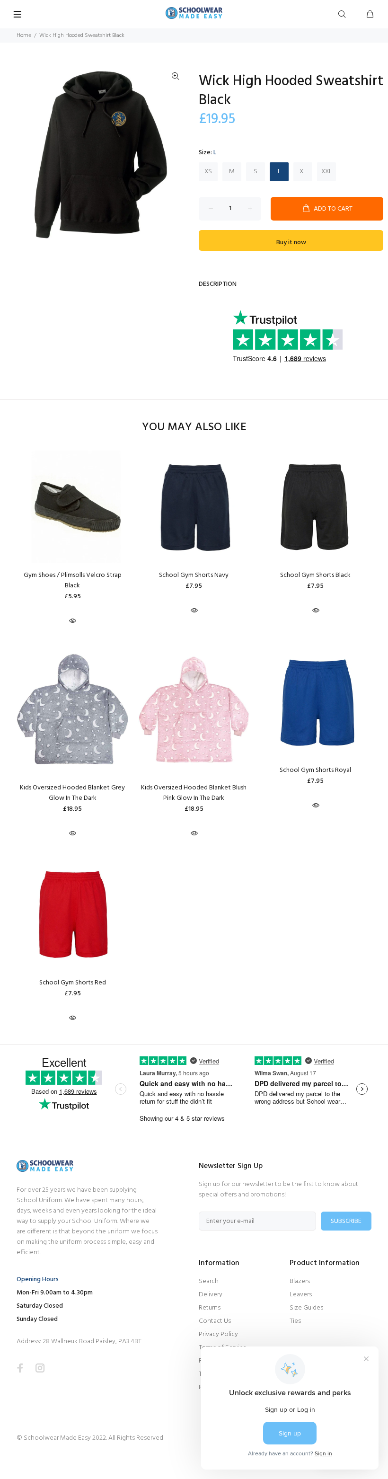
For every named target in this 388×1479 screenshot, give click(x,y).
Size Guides (306, 1307)
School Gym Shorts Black (315, 575)
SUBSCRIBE (346, 1221)
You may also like (194, 427)
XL (303, 171)
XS (208, 171)
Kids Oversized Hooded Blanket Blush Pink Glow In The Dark (194, 793)
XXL (326, 171)
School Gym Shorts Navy (194, 575)
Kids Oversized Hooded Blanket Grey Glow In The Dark (72, 793)
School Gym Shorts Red (72, 982)
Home (24, 35)
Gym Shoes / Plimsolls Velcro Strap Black (73, 580)
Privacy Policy (218, 1334)
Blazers (300, 1281)
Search (209, 1281)
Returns (209, 1307)
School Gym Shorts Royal (315, 770)
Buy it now (291, 242)
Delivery (210, 1294)
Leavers (301, 1294)
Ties (295, 1321)
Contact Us (215, 1321)
